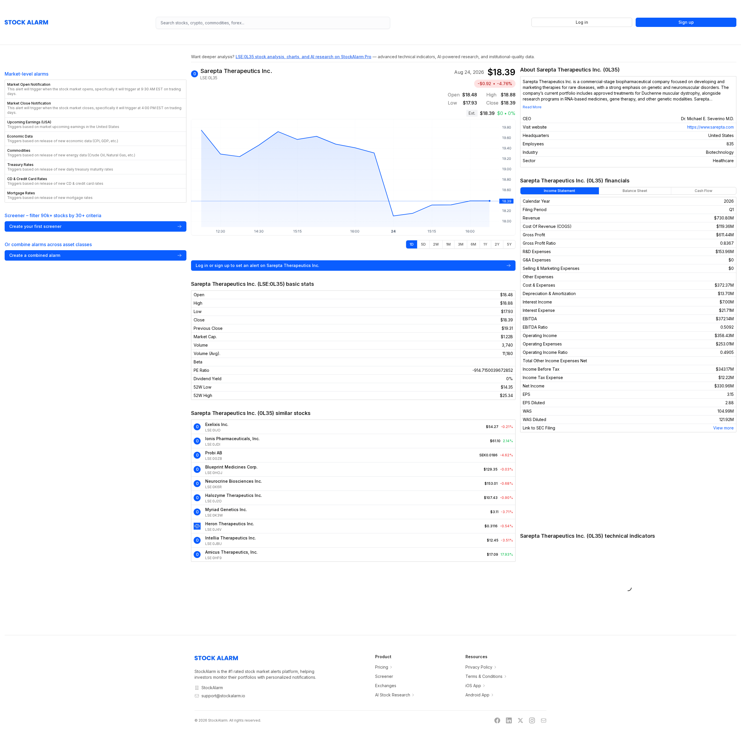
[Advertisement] (628, 482)
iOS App (473, 685)
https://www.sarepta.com (710, 127)
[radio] (411, 244)
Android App (477, 694)
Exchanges (385, 685)
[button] (95, 89)
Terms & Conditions (483, 676)
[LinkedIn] (509, 720)
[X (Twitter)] (520, 720)
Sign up (686, 22)
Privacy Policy (478, 667)
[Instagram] (532, 720)
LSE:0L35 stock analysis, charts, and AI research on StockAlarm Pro (303, 56)
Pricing (381, 667)
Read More (532, 107)
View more (723, 427)
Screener (384, 676)
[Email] (543, 720)
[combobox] (273, 23)
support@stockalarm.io (223, 695)
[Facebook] (497, 720)
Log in (582, 22)
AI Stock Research (392, 694)
